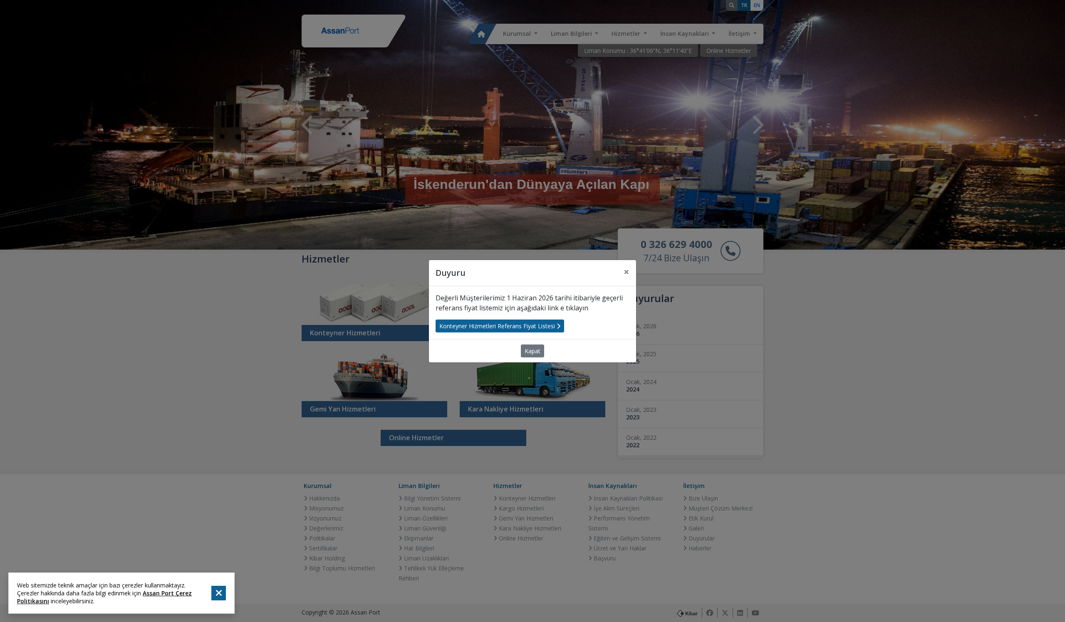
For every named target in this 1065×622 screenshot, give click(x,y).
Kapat (532, 351)
